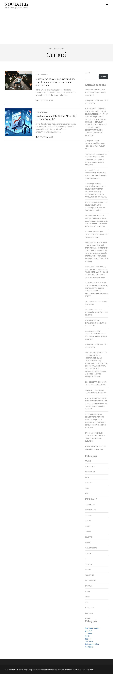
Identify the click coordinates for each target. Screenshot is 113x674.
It (85, 559)
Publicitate (89, 575)
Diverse (88, 532)
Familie (87, 542)
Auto (87, 488)
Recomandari (90, 580)
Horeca (88, 553)
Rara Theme (48, 670)
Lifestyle (88, 564)
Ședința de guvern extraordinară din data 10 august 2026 (95, 323)
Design (87, 526)
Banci (87, 493)
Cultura (88, 515)
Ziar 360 (88, 631)
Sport (87, 597)
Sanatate (88, 586)
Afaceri (88, 461)
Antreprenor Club (92, 644)
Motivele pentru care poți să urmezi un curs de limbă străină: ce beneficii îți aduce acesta (55, 81)
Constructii (90, 504)
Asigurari (88, 483)
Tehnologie (89, 608)
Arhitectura (90, 472)
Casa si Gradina (91, 499)
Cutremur (88, 634)
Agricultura (90, 466)
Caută (87, 73)
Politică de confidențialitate (83, 670)
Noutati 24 (16, 4)
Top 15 (88, 639)
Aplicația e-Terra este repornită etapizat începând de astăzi (96, 312)
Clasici (87, 636)
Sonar (87, 591)
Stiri (86, 602)
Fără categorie (91, 548)
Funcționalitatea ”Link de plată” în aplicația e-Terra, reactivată (95, 92)
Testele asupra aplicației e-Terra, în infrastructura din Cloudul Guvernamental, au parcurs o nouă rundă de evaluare (96, 403)
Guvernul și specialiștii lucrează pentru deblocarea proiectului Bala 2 (96, 234)
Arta (87, 477)
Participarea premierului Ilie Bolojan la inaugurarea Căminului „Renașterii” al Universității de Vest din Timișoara (96, 159)
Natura (88, 570)
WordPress (68, 670)
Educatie (88, 537)
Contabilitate (90, 510)
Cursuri (88, 521)
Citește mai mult (45, 100)
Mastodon (89, 647)
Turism (87, 618)
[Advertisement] (56, 27)
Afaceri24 (89, 642)
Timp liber (89, 613)
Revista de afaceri (92, 628)
